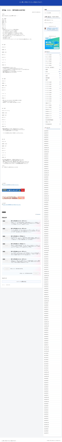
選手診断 (4, 212)
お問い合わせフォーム (48, 20)
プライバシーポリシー (48, 22)
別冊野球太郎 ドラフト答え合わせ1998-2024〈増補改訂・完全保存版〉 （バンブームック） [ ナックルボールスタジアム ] (52, 29)
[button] (59, 12)
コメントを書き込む (21, 281)
